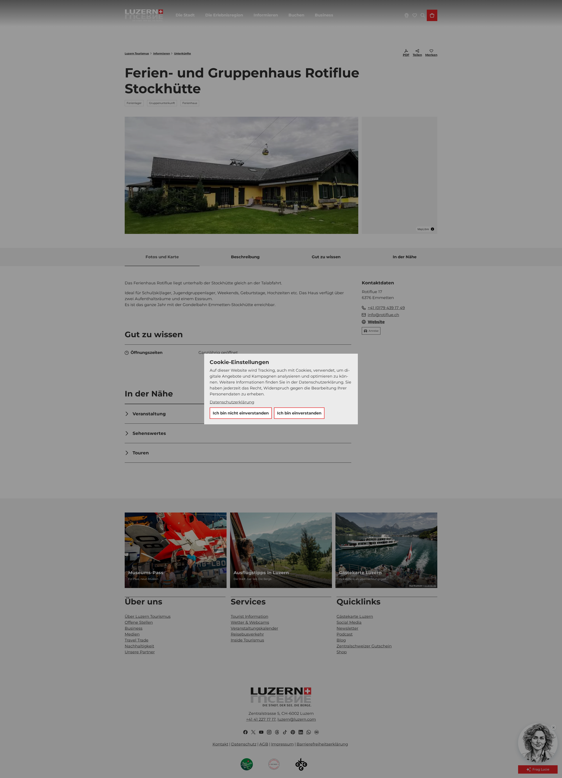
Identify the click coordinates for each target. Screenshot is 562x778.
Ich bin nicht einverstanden (241, 413)
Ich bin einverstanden (299, 413)
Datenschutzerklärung (232, 402)
